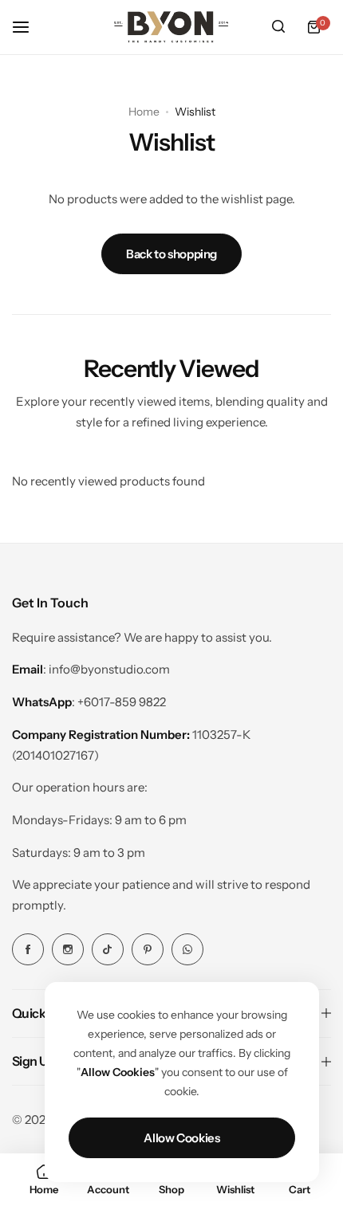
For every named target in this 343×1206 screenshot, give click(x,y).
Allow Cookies (181, 1137)
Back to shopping (171, 253)
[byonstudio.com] (171, 27)
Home (144, 111)
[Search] (278, 27)
